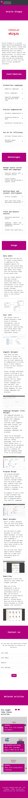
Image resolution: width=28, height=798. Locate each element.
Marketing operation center (12, 218)
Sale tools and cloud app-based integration (13, 201)
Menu (26, 2)
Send (14, 675)
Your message (5, 667)
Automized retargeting (13, 123)
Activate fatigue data (13, 136)
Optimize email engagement (10, 141)
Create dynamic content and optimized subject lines (13, 180)
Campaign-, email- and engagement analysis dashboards (13, 224)
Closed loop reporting (13, 230)
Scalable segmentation (13, 113)
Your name (4, 653)
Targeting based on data (12, 118)
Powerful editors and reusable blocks (12, 174)
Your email (5, 658)
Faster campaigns (11, 93)
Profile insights (11, 196)
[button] (16, 709)
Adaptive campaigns (12, 89)
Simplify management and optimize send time (12, 99)
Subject (3, 662)
